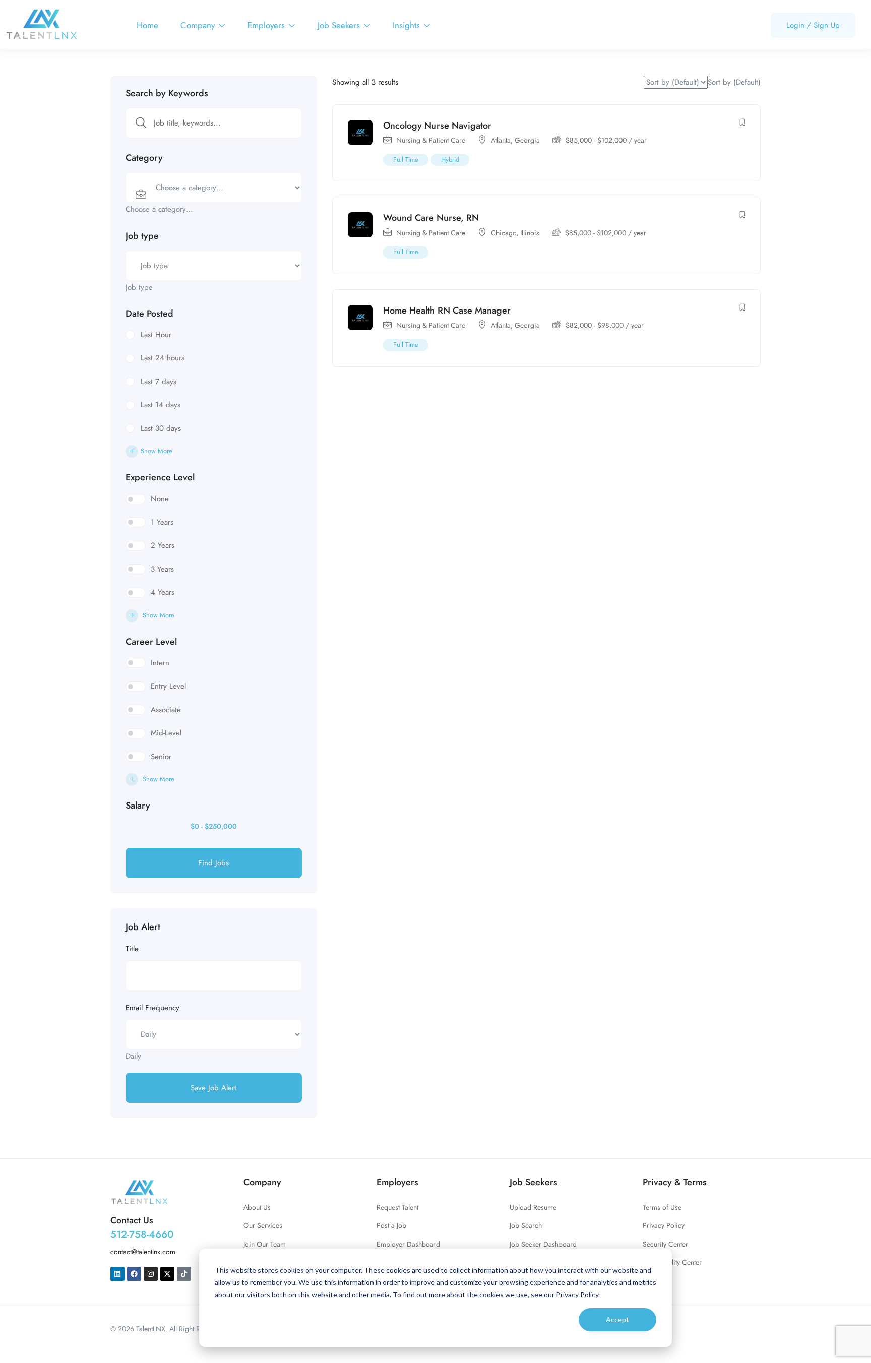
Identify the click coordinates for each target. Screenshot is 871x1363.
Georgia (527, 140)
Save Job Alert (213, 1087)
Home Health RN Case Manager (447, 310)
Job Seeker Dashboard (543, 1244)
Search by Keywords (167, 93)
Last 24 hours (162, 357)
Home (147, 25)
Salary (138, 805)
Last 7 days (158, 381)
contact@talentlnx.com (142, 1252)
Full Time (405, 159)
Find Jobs (213, 863)
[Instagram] (151, 1274)
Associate (166, 709)
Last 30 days (161, 428)
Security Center (665, 1244)
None (160, 498)
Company (198, 25)
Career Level (151, 641)
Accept (617, 1319)
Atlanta (501, 140)
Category (144, 157)
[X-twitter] (167, 1274)
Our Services (262, 1225)
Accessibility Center (672, 1262)
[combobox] (159, 209)
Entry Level (168, 686)
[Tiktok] (184, 1274)
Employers (267, 25)
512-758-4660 (142, 1234)
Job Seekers (340, 25)
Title (132, 948)
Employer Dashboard (408, 1244)
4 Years (162, 592)
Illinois (529, 233)
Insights (407, 25)
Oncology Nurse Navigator (437, 125)
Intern (160, 662)
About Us (257, 1207)
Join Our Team (264, 1244)
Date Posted (149, 313)
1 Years (162, 522)
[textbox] (159, 209)
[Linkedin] (117, 1274)
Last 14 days (160, 404)
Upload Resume (533, 1207)
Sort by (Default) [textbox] (734, 82)
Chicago (503, 233)
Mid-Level (166, 732)
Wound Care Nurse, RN (431, 217)
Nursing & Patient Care (430, 140)
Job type (142, 235)
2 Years (162, 545)
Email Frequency (152, 1007)
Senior (161, 756)
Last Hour (156, 334)
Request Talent (397, 1207)
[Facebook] (134, 1274)
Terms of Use (662, 1207)
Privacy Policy (664, 1225)
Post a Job (391, 1225)
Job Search (526, 1225)
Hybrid (450, 159)
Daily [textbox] (133, 1056)
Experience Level (160, 477)
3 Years (162, 569)
